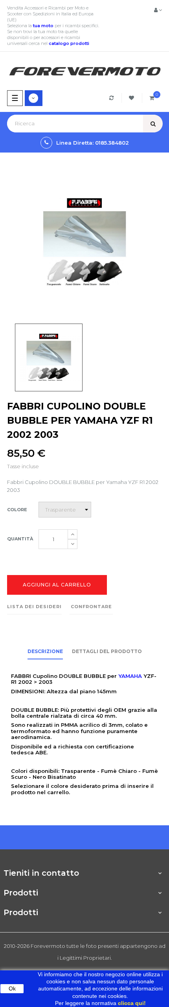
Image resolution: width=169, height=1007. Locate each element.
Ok (12, 988)
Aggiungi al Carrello (57, 585)
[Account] (158, 10)
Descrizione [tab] (45, 651)
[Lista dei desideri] (132, 98)
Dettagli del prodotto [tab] (107, 651)
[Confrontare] (112, 98)
